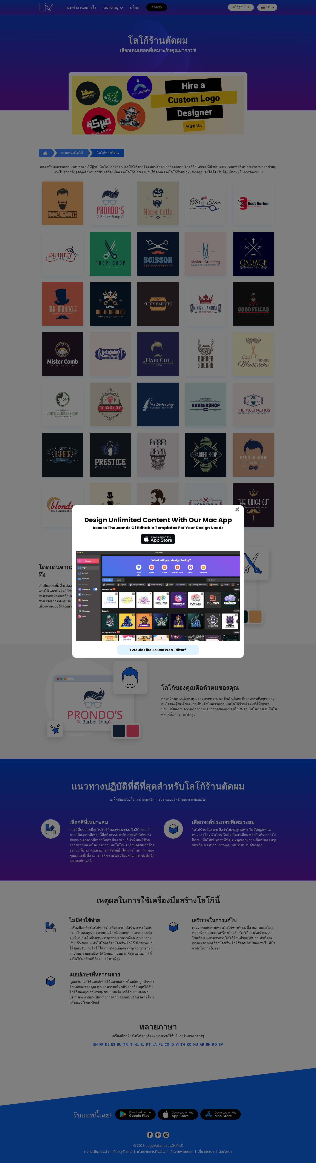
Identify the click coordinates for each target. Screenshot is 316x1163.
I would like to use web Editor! (158, 649)
